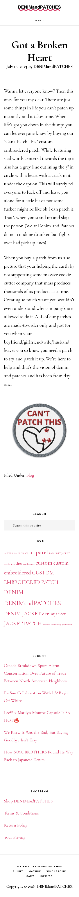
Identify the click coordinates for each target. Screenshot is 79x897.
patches (46, 624)
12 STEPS (8, 553)
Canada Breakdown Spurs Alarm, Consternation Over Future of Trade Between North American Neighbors (35, 673)
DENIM (13, 592)
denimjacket (54, 614)
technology (56, 624)
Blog (30, 475)
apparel (38, 552)
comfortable (28, 563)
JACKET (13, 623)
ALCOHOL (23, 553)
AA (15, 553)
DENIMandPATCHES (39, 8)
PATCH (33, 623)
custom (44, 562)
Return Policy (16, 825)
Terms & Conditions (21, 813)
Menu (39, 20)
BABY (51, 553)
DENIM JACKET (22, 613)
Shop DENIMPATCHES (28, 801)
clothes (16, 563)
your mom (67, 624)
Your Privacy (15, 837)
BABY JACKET (63, 553)
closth (7, 563)
